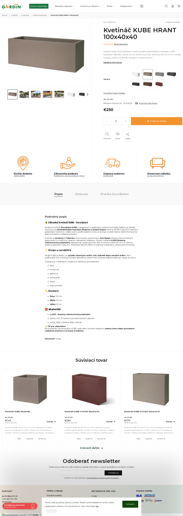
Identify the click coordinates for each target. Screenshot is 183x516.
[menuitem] (40, 6)
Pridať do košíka (158, 121)
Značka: (173, 22)
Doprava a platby (54, 495)
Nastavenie (51, 511)
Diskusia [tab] (81, 194)
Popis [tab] (58, 194)
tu (97, 506)
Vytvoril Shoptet (11, 515)
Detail (50, 421)
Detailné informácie (112, 62)
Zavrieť (174, 142)
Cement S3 (42, 439)
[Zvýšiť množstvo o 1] (125, 121)
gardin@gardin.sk (10, 496)
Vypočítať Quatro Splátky (114, 93)
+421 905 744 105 (9, 499)
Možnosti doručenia (148, 103)
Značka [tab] (114, 194)
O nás (94, 496)
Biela (19, 439)
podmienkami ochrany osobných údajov (103, 478)
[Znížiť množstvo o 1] (107, 121)
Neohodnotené (121, 44)
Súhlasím (130, 504)
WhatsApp (7, 502)
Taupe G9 (29, 439)
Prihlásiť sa (113, 473)
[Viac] (142, 6)
